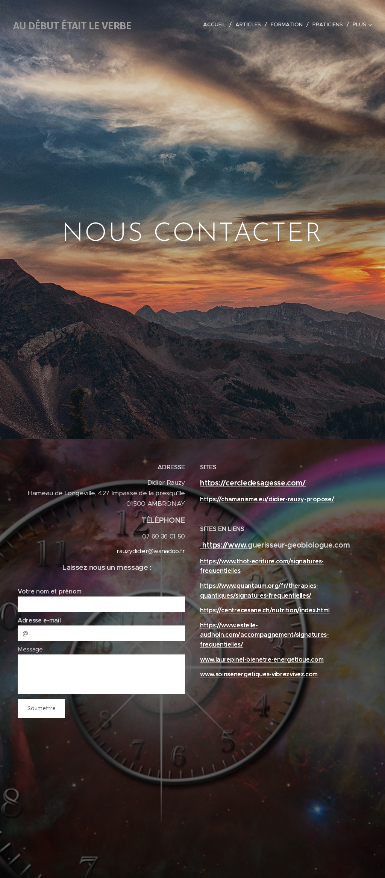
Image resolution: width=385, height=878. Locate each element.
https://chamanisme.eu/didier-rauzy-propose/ (267, 499)
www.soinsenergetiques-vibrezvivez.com (259, 674)
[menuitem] (216, 24)
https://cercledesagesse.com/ (253, 483)
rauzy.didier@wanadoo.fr (151, 551)
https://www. (224, 545)
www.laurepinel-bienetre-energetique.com (262, 659)
